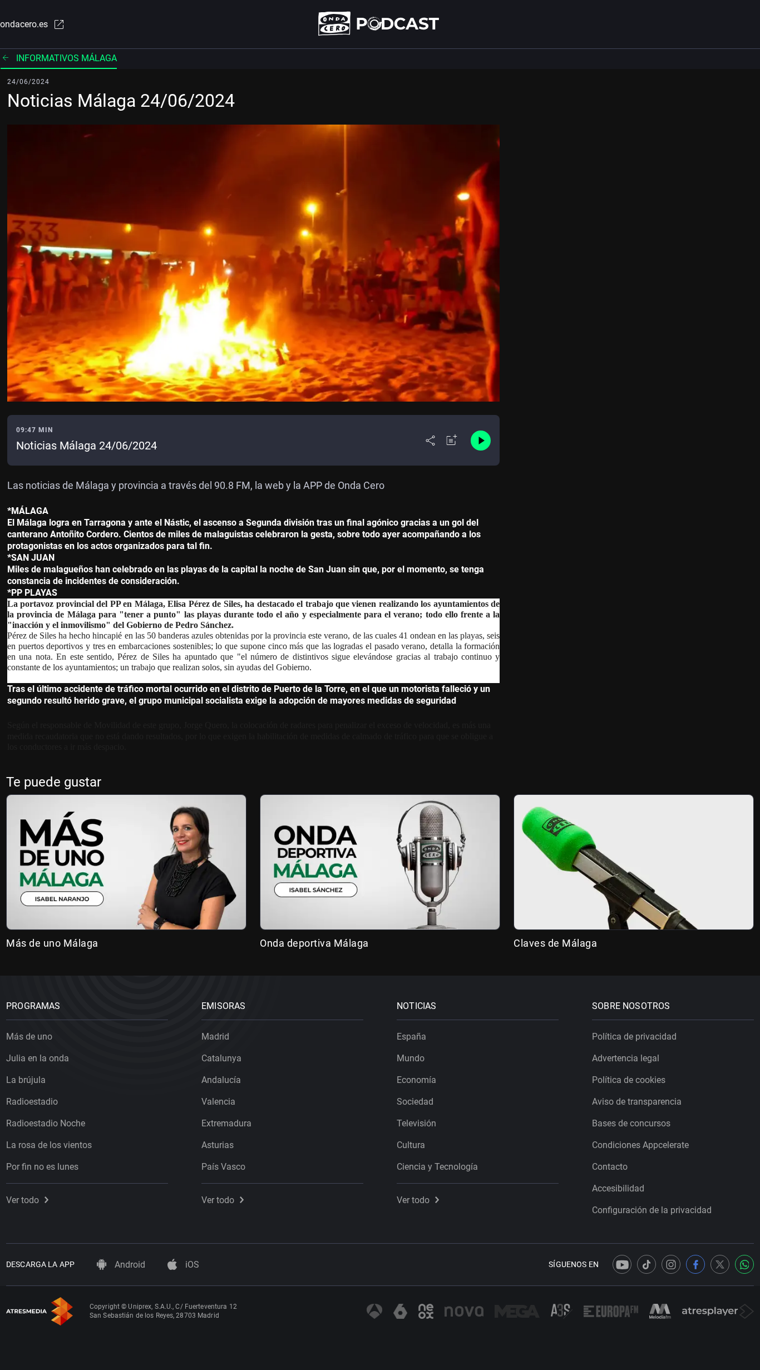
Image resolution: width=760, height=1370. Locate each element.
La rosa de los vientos (49, 1145)
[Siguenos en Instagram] (671, 1264)
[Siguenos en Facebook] (695, 1264)
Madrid (215, 1036)
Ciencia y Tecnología (437, 1166)
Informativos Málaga (66, 58)
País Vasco (223, 1166)
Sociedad (415, 1101)
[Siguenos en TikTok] (646, 1264)
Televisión (416, 1123)
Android (128, 1264)
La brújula (26, 1080)
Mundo (411, 1058)
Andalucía (221, 1080)
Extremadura (226, 1123)
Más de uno (29, 1036)
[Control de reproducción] (481, 441)
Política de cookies (628, 1080)
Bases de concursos (631, 1123)
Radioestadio (32, 1101)
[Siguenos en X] (719, 1264)
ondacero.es (24, 24)
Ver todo (22, 1200)
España (411, 1036)
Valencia (218, 1101)
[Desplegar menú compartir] (430, 440)
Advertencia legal (625, 1058)
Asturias (217, 1145)
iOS (191, 1264)
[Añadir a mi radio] (452, 440)
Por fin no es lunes (42, 1166)
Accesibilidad (618, 1188)
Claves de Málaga (555, 943)
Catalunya (221, 1058)
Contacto (610, 1166)
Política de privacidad (634, 1036)
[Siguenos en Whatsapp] (744, 1264)
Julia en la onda (37, 1058)
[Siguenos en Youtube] (622, 1264)
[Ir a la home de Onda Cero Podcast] (380, 24)
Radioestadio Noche (45, 1123)
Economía (416, 1080)
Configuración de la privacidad (652, 1210)
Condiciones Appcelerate (640, 1145)
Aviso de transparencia (637, 1101)
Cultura (411, 1145)
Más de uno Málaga (52, 943)
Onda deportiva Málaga (314, 943)
